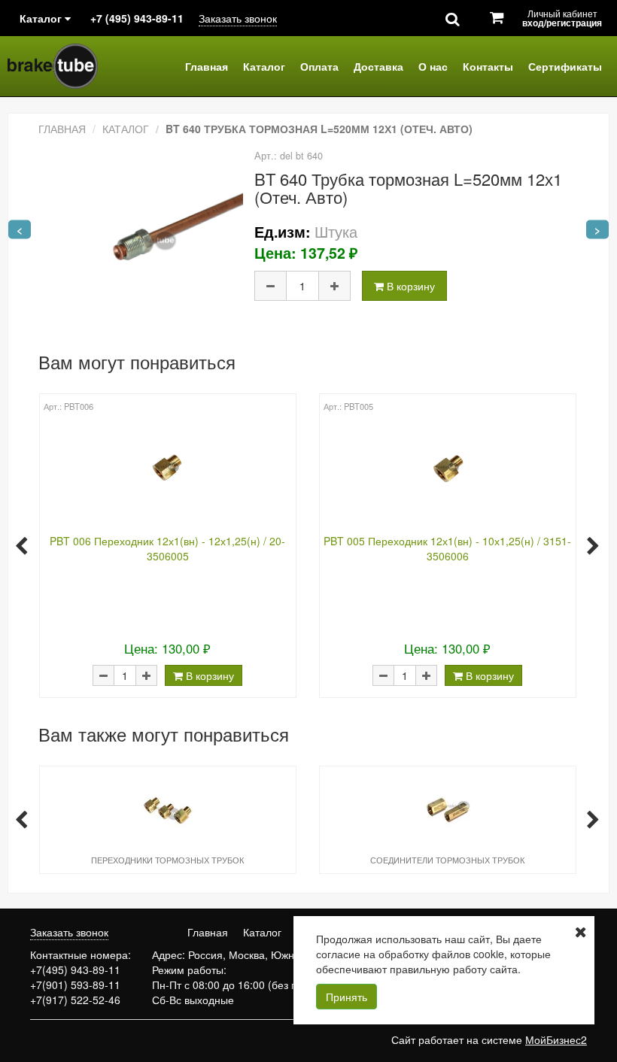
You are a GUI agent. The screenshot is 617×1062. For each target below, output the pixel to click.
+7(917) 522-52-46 (75, 999)
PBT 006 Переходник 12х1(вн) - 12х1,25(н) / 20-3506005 (167, 548)
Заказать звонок (238, 18)
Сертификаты (565, 66)
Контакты (488, 66)
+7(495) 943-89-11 (75, 969)
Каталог (264, 66)
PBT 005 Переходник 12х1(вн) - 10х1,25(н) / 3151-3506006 (447, 548)
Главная (206, 66)
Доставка (378, 66)
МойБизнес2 (556, 1039)
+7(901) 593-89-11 (75, 984)
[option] (167, 544)
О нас (433, 66)
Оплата (319, 66)
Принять (346, 996)
